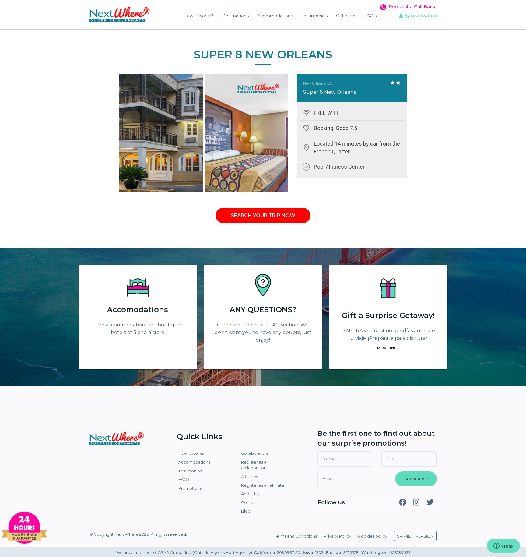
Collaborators (254, 453)
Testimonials (314, 16)
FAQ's (370, 16)
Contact (249, 502)
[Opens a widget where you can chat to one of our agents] (503, 546)
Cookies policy (372, 536)
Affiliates (249, 476)
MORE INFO (388, 348)
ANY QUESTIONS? (263, 309)
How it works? (198, 16)
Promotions (190, 488)
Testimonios (190, 470)
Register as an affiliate (262, 485)
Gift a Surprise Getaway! (388, 315)
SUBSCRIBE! (416, 479)
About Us (250, 493)
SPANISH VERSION (415, 536)
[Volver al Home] (120, 12)
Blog (246, 511)
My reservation (420, 15)
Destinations (235, 16)
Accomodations (137, 309)
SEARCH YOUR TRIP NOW (263, 215)
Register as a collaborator (253, 465)
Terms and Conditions (295, 536)
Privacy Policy (337, 536)
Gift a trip (346, 16)
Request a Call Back (412, 6)
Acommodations (275, 16)
